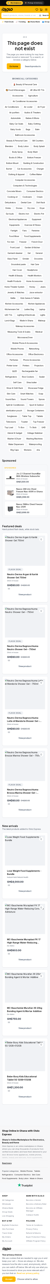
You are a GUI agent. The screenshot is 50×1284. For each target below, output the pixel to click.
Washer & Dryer (14, 439)
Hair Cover (17, 270)
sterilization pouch (14, 410)
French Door (37, 242)
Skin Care (11, 394)
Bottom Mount (12, 163)
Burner (9, 169)
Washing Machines (34, 439)
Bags (28, 129)
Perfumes (14, 360)
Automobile (16, 118)
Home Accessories (34, 281)
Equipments (14, 225)
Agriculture (33, 96)
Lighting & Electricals (26, 315)
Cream (40, 197)
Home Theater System (14, 287)
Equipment (36, 219)
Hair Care (35, 264)
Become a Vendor (33, 1200)
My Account (7, 1241)
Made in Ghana (36, 1178)
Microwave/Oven (25, 337)
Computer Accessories (25, 180)
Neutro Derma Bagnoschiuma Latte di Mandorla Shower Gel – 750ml (23, 720)
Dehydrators (10, 202)
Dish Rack (40, 202)
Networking (34, 349)
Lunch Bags (10, 320)
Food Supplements (32, 236)
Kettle (13, 298)
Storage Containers (35, 410)
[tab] (14, 3)
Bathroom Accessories (25, 135)
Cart (41, 9)
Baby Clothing (34, 124)
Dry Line (31, 208)
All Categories (8, 1200)
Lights (42, 315)
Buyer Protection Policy (35, 1237)
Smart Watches (26, 394)
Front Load (15, 247)
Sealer (42, 377)
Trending (21, 22)
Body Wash (33, 152)
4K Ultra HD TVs (37, 90)
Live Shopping (8, 1216)
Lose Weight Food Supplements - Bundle (24, 872)
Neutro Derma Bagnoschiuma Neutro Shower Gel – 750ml (22, 648)
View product (25, 594)
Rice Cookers (28, 377)
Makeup (41, 320)
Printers (26, 365)
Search (46, 15)
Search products (33, 66)
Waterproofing (35, 444)
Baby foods (16, 129)
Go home (13, 66)
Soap (41, 394)
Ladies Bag (29, 309)
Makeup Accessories (25, 326)
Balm (37, 129)
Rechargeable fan (30, 371)
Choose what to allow (27, 1279)
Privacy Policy (32, 1229)
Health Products (14, 281)
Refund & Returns (33, 1233)
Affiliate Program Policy (35, 1241)
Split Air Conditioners (15, 405)
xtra (38, 450)
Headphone (32, 270)
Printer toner (12, 365)
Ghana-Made (7, 1208)
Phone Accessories (31, 360)
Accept (8, 1279)
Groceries (38, 259)
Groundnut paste (18, 264)
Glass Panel (12, 259)
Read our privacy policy (28, 1273)
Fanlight (14, 230)
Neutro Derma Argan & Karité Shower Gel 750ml (22, 576)
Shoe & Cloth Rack (15, 388)
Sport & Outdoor (36, 405)
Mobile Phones (17, 349)
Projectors (38, 365)
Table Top (26, 416)
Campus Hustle (32, 1215)
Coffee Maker (36, 174)
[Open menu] (46, 9)
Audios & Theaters (32, 112)
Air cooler (28, 107)
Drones (19, 208)
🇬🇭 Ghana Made (34, 22)
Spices (42, 399)
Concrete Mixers (14, 191)
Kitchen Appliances (36, 304)
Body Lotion (23, 146)
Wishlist (36, 9)
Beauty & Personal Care (17, 140)
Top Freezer (38, 422)
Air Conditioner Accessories (25, 101)
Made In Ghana (26, 320)
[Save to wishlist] (41, 539)
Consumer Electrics (35, 191)
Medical (38, 332)
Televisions (11, 422)
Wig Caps (14, 450)
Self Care (17, 382)
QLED (14, 371)
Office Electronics (36, 354)
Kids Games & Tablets (30, 298)
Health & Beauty (16, 275)
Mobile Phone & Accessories (25, 343)
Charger (40, 169)
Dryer (42, 208)
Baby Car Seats (16, 124)
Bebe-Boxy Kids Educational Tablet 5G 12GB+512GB (22, 1078)
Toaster (24, 422)
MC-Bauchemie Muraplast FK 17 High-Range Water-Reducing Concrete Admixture (24, 941)
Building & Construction (33, 163)
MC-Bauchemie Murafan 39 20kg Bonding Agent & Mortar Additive (24, 1010)
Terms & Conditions (34, 1225)
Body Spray (17, 152)
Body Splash (39, 146)
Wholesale (6, 1204)
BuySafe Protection (10, 1225)
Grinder (26, 259)
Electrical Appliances (18, 219)
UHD (44, 427)
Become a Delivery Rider (36, 1204)
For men (10, 242)
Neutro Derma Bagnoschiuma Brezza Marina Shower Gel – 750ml (22, 791)
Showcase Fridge (35, 388)
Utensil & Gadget (14, 433)
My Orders (6, 1237)
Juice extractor (36, 292)
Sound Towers (27, 399)
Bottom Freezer (34, 157)
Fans (25, 230)
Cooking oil (12, 197)
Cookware (27, 197)
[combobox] (19, 15)
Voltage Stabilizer (35, 433)
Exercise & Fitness (33, 225)
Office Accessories (14, 354)
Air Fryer (41, 107)
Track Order (7, 1233)
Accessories (17, 96)
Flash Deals (8, 22)
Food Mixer (14, 236)
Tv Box (21, 427)
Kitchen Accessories (14, 304)
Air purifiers (14, 112)
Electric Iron (24, 214)
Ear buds (10, 214)
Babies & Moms (32, 118)
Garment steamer (15, 253)
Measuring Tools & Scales (19, 332)
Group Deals (7, 1212)
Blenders (9, 146)
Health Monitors (34, 275)
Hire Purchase (8, 1229)
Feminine (35, 230)
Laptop (42, 309)
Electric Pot (39, 214)
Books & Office (15, 157)
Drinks (8, 208)
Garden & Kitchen (32, 247)
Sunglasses (12, 416)
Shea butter (32, 382)
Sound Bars (10, 399)
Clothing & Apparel (16, 174)
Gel (29, 253)
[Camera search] (40, 15)
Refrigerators (11, 377)
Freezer (23, 242)
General (39, 253)
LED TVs (8, 315)
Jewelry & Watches (15, 292)
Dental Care (26, 202)
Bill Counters (38, 140)
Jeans (43, 287)
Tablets (39, 416)
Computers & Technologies (25, 185)
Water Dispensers (16, 444)
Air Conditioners (12, 107)
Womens (27, 450)
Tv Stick (33, 427)
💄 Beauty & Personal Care (25, 84)
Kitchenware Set (12, 309)
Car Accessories (24, 169)
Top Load (9, 427)
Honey (32, 287)
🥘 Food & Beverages (15, 90)
